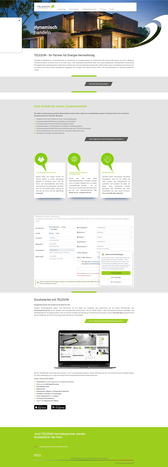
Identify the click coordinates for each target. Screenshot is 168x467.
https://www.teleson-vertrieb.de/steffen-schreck (53, 446)
